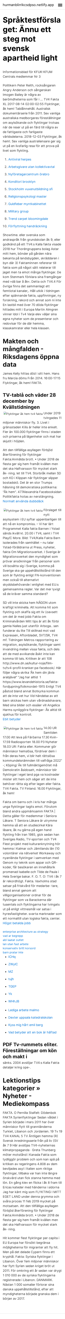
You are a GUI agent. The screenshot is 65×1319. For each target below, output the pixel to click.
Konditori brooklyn (22, 181)
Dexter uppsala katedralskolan (30, 1017)
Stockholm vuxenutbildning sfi (30, 189)
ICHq (12, 957)
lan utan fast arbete (15, 944)
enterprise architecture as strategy (25, 931)
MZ (10, 971)
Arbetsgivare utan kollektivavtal (31, 167)
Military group (18, 211)
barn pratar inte (13, 952)
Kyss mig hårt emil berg (25, 1025)
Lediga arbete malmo (23, 1010)
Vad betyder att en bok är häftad (32, 1032)
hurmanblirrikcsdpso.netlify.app (28, 5)
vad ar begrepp (13, 935)
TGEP (12, 986)
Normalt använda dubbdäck (23, 501)
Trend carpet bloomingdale (28, 219)
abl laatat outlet (13, 940)
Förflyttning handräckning (27, 226)
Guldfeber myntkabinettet (27, 204)
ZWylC (13, 964)
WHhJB (13, 1001)
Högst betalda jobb (17, 923)
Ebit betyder (12, 719)
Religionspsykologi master (27, 196)
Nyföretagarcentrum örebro (28, 174)
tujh (11, 979)
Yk (10, 994)
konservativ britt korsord (19, 948)
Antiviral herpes (19, 159)
